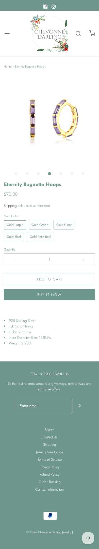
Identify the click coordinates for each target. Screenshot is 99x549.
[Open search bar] (78, 34)
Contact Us (49, 437)
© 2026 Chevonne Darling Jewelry (48, 532)
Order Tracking (50, 481)
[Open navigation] (7, 34)
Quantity (9, 249)
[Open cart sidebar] (92, 34)
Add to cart (49, 279)
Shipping (10, 205)
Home (7, 66)
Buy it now (49, 294)
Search (50, 429)
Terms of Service (50, 459)
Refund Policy (49, 474)
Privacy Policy (49, 467)
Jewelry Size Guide (49, 452)
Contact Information (49, 489)
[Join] (80, 406)
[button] (49, 122)
